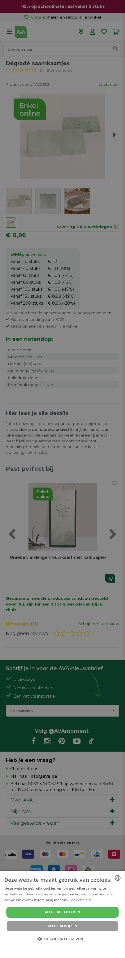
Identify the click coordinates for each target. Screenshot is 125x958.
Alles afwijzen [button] (62, 926)
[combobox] (118, 878)
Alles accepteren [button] (62, 912)
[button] (62, 938)
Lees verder (103, 899)
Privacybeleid (58, 947)
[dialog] (62, 914)
